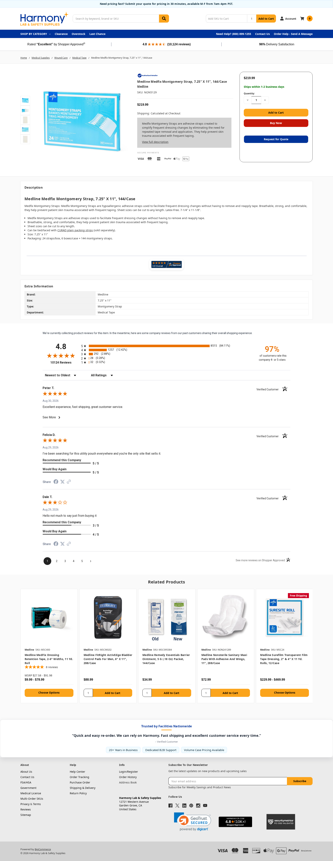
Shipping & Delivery (82, 788)
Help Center (77, 771)
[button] (192, 821)
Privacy (24, 804)
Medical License (30, 793)
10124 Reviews (64, 362)
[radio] (166, 346)
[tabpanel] (48, 646)
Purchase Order (80, 782)
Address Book (128, 782)
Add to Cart (266, 18)
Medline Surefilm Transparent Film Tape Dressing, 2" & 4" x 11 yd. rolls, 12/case (284, 659)
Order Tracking (79, 777)
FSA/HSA (25, 782)
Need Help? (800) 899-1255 (233, 34)
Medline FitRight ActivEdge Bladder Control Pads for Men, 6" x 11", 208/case (108, 659)
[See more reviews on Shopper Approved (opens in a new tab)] (69, 482)
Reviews (25, 809)
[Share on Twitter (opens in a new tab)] (62, 482)
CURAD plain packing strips (75, 230)
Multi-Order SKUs (31, 798)
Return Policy (78, 793)
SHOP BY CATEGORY (33, 34)
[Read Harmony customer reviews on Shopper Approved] (166, 264)
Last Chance (97, 34)
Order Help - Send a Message (293, 34)
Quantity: (249, 93)
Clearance (61, 34)
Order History (128, 777)
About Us (26, 771)
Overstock (78, 34)
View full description (155, 142)
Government (28, 788)
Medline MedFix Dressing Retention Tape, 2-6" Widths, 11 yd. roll (49, 659)
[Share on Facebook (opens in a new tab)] (56, 482)
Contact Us (262, 34)
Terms (37, 804)
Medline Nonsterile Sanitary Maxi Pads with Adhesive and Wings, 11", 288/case (224, 659)
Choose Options (49, 692)
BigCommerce (43, 849)
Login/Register (128, 771)
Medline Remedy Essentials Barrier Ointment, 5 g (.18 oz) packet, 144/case (166, 659)
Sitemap (25, 815)
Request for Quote (276, 139)
